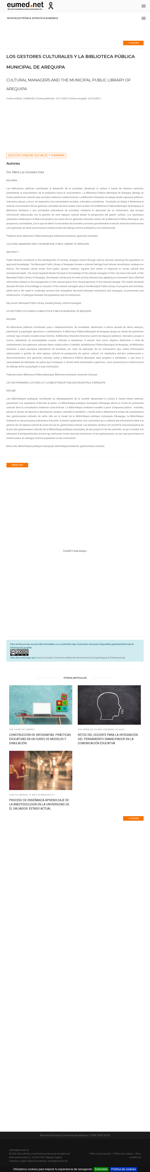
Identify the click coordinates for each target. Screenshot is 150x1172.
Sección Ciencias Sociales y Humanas (36, 155)
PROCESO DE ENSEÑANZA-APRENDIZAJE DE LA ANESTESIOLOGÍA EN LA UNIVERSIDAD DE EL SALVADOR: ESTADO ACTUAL (39, 804)
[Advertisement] (75, 125)
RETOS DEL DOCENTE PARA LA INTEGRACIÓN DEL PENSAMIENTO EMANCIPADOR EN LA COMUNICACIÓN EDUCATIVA (108, 739)
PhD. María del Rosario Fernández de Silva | (101, 729)
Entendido (101, 1169)
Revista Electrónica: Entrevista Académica (32, 18)
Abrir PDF (17, 465)
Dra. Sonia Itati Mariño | (22, 729)
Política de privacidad (100, 1153)
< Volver (133, 43)
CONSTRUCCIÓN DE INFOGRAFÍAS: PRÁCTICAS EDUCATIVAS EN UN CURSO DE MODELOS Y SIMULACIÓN (40, 739)
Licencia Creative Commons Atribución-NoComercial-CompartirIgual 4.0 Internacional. (80, 657)
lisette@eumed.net (19, 1150)
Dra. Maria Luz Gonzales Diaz (25, 172)
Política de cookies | (125, 1153)
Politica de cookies (123, 1169)
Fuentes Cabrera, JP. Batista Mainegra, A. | (32, 795)
